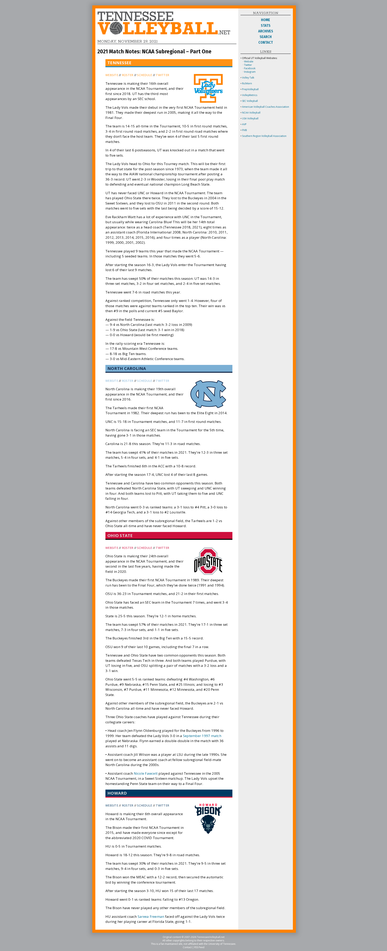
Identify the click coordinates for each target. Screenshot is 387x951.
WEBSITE (111, 75)
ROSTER (127, 75)
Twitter (248, 65)
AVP (244, 124)
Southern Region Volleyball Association (264, 136)
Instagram (250, 71)
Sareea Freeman (151, 916)
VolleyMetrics (249, 95)
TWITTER (162, 75)
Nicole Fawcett (146, 773)
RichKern (247, 83)
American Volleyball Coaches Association (265, 106)
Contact (187, 947)
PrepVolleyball (250, 89)
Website (248, 61)
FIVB (244, 130)
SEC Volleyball (250, 101)
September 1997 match (202, 735)
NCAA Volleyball (251, 112)
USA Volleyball (250, 118)
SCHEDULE (144, 75)
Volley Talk (248, 77)
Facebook (249, 68)
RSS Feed (199, 947)
